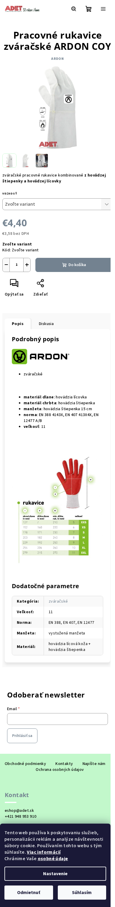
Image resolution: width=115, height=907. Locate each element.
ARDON (57, 58)
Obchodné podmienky (25, 764)
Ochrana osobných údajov (60, 770)
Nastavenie (55, 873)
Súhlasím (82, 892)
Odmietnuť (28, 892)
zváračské (58, 601)
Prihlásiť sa (22, 736)
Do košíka (77, 265)
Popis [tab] (18, 324)
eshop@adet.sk (19, 811)
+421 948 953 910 (20, 816)
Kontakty (64, 764)
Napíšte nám (94, 764)
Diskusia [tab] (46, 324)
